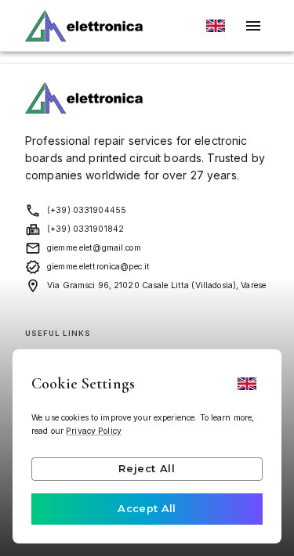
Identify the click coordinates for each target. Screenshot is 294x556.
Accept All (147, 508)
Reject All (146, 469)
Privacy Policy (94, 431)
